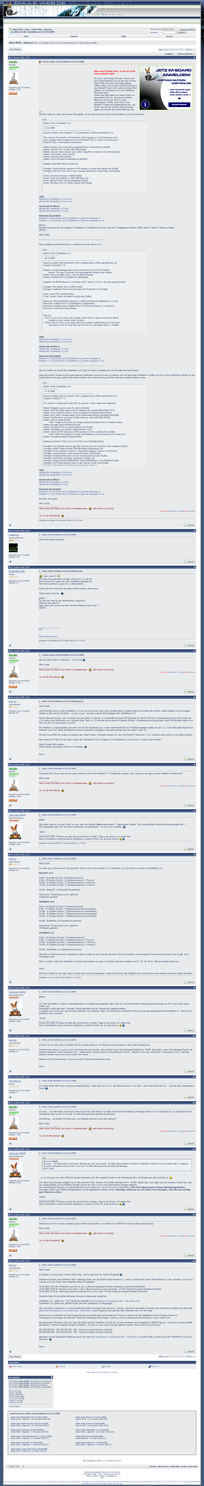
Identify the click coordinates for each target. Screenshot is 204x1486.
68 (156, 1482)
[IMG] (11, 1395)
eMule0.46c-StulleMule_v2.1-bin (54, 349)
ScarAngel (181, 511)
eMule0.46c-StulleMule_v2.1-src (54, 351)
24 (51, 1482)
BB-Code (12, 1391)
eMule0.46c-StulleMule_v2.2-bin (54, 208)
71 (163, 1482)
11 (20, 1482)
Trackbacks (13, 1399)
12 (22, 1482)
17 (34, 1482)
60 (137, 1482)
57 (130, 1482)
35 (77, 1482)
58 (132, 1482)
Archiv (184, 1466)
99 (111, 1484)
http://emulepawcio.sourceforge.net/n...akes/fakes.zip (114, 1301)
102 (121, 1484)
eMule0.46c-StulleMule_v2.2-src (54, 211)
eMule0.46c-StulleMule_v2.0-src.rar (55, 475)
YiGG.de (62, 1366)
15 (29, 1482)
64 (147, 1482)
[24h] (124, 36)
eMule (27, 29)
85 (197, 1482)
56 (127, 1482)
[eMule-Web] (17, 29)
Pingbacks (13, 1400)
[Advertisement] (66, 87)
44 (99, 1482)
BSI (41, 629)
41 (92, 1482)
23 (49, 1482)
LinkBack (169, 54)
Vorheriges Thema (94, 1372)
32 (70, 1482)
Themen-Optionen (185, 54)
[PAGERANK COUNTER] (102, 1478)
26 (56, 1482)
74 (170, 1482)
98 (109, 1484)
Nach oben (192, 1466)
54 (123, 1482)
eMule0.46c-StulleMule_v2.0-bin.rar (55, 472)
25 (53, 1482)
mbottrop (15, 1081)
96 (104, 1484)
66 (151, 1482)
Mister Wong (17, 1366)
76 (175, 1482)
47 (106, 1482)
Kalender (74, 36)
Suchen (170, 36)
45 (101, 1482)
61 (139, 1482)
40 (89, 1482)
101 (117, 1484)
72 (166, 1482)
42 (94, 1482)
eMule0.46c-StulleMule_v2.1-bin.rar (55, 339)
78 (180, 1482)
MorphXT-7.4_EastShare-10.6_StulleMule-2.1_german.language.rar (70, 358)
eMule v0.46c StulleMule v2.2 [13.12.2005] (59, 534)
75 (173, 1482)
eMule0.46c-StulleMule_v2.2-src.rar (55, 201)
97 (107, 1484)
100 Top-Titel (163, 1466)
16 (32, 1482)
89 (87, 1484)
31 (68, 1482)
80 (185, 1482)
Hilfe (26, 36)
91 (92, 1484)
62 (142, 1482)
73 (168, 1482)
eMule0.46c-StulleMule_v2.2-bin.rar (55, 199)
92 (95, 1484)
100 (114, 1484)
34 (75, 1482)
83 (192, 1482)
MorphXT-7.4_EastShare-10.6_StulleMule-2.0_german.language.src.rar (71, 494)
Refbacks (13, 1402)
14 (27, 1482)
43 (96, 1482)
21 (44, 1482)
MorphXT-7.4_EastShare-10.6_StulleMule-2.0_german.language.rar (70, 491)
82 (190, 1482)
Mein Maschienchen (48, 636)
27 (58, 1482)
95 (102, 1484)
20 (41, 1482)
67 (154, 1482)
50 (113, 1482)
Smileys (12, 1393)
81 (187, 1482)
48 (108, 1482)
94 (99, 1484)
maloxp (14, 535)
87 (83, 1484)
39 (87, 1482)
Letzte (189, 49)
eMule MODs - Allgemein (42, 29)
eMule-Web (175, 1466)
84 (194, 1482)
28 (61, 1482)
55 (125, 1482)
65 (149, 1482)
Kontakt (153, 1466)
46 (104, 1482)
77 (178, 1482)
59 (135, 1482)
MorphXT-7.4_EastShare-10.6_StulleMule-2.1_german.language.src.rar (71, 361)
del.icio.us (155, 1366)
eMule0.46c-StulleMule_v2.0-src (54, 484)
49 (111, 1482)
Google (108, 1366)
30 (65, 1482)
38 (84, 1482)
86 (199, 1482)
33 (72, 1482)
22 (46, 1482)
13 (25, 1482)
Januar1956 (17, 815)
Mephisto (191, 511)
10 (18, 1482)
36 (80, 1482)
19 (39, 1482)
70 (161, 1482)
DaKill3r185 (17, 571)
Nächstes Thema (110, 1372)
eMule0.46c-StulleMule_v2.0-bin (54, 482)
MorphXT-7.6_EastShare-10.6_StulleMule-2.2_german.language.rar (70, 218)
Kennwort (154, 32)
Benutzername (156, 29)
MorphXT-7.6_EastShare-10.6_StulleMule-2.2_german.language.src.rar (71, 220)
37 (82, 1482)
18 (37, 1482)
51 (116, 1482)
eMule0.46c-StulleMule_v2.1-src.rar (55, 342)
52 (118, 1482)
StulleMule (172, 511)
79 (182, 1482)
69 (159, 1482)
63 (144, 1482)
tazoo (13, 701)
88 (85, 1484)
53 (120, 1482)
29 (63, 1482)
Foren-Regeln (14, 1406)
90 (90, 1484)
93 (97, 1484)
